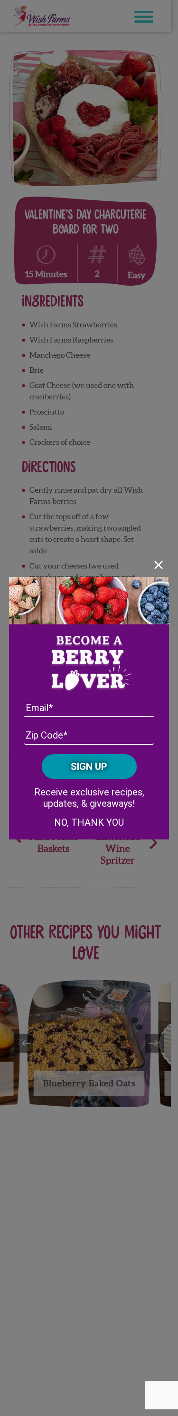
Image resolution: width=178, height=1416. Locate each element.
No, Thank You (89, 822)
